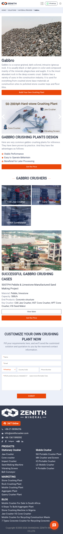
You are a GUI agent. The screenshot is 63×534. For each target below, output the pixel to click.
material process (25, 10)
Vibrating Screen (10, 468)
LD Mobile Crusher (45, 464)
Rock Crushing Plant (11, 484)
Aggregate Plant (9, 491)
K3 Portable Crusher (45, 461)
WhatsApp (52, 3)
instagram (11, 441)
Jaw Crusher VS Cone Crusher (16, 513)
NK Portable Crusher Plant (48, 454)
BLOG (5, 499)
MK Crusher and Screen (47, 457)
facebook (6, 441)
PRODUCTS (8, 446)
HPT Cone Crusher (46, 201)
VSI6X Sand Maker (16, 222)
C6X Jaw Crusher (16, 201)
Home (4, 10)
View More (31, 311)
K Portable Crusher (45, 468)
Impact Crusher (9, 461)
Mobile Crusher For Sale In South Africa (21, 503)
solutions (12, 10)
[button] (60, 116)
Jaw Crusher (8, 454)
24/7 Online (12, 423)
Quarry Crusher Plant (12, 494)
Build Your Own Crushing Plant (31, 92)
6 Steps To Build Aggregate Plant (18, 506)
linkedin (22, 441)
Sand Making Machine (12, 464)
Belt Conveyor (8, 472)
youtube (18, 441)
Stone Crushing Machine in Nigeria (18, 510)
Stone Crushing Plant (12, 480)
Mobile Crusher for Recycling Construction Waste (26, 517)
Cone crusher (8, 457)
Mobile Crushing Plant (12, 487)
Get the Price (31, 167)
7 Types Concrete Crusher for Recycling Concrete (26, 520)
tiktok (3, 441)
